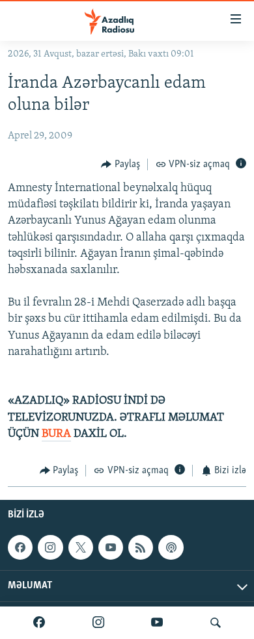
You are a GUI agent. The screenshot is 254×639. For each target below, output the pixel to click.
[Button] (120, 164)
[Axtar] (215, 622)
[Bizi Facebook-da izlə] (39, 622)
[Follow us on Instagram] (50, 548)
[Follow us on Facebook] (20, 548)
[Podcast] (170, 548)
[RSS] (140, 548)
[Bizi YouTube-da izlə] (157, 622)
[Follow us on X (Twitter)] (80, 548)
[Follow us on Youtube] (110, 548)
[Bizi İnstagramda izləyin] (98, 622)
